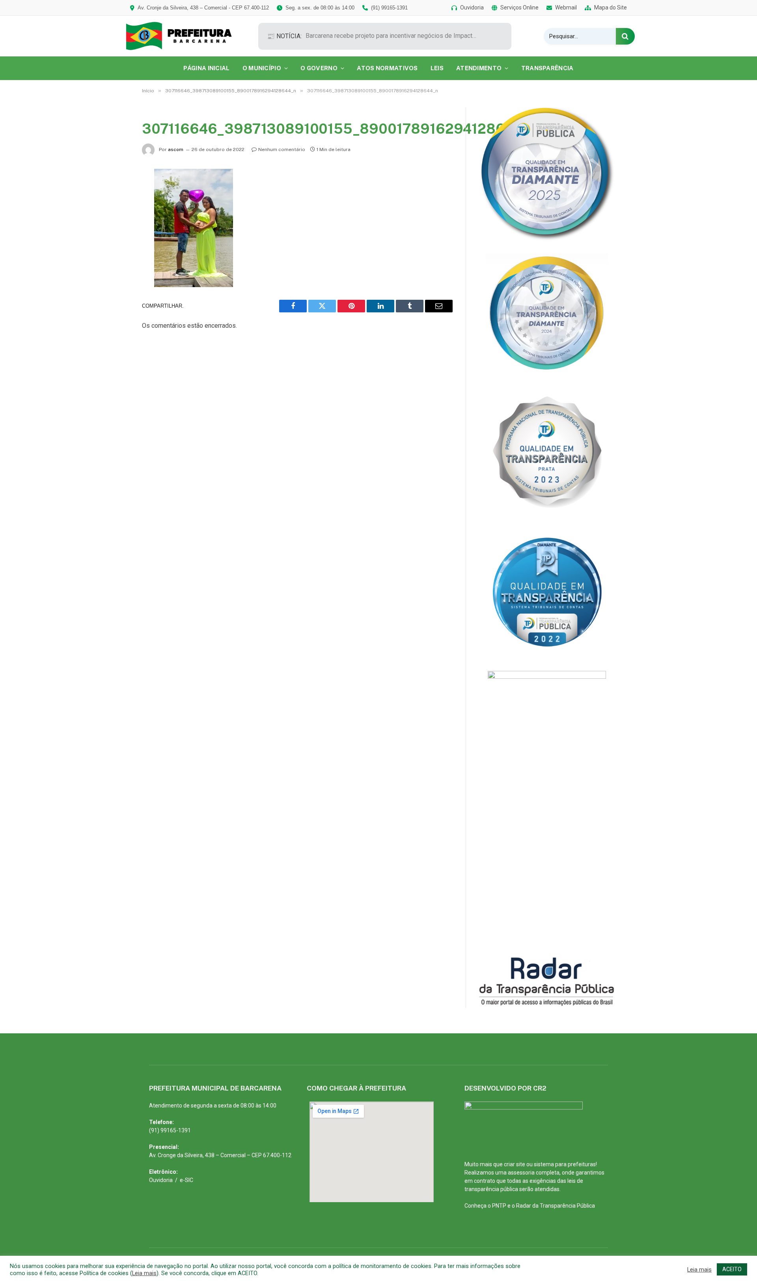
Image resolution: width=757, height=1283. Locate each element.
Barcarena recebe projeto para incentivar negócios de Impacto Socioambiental (394, 35)
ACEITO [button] (732, 1269)
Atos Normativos (387, 68)
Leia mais (144, 1273)
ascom (175, 149)
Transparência (547, 68)
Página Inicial (206, 68)
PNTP (499, 1206)
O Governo (318, 68)
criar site (514, 1164)
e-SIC (186, 1180)
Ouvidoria (161, 1180)
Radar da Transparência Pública (555, 1206)
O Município (261, 68)
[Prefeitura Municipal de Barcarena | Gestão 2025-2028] (184, 36)
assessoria (521, 1172)
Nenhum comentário (281, 149)
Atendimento (479, 68)
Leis (437, 68)
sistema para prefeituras (565, 1164)
